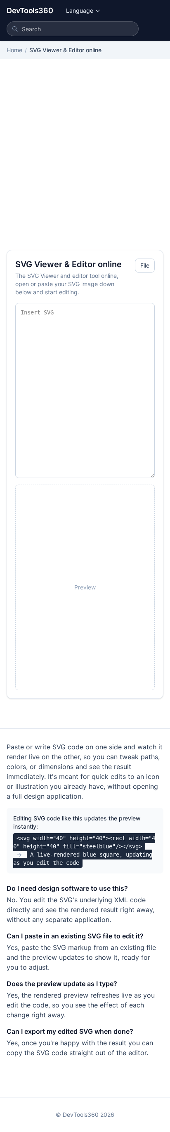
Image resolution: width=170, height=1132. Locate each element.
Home (14, 49)
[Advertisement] (85, 161)
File (144, 265)
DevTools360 (30, 10)
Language (79, 10)
